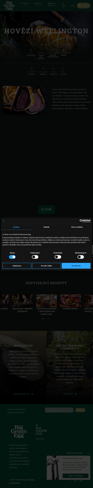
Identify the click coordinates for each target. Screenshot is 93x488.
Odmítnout (17, 266)
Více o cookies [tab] (77, 227)
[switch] (35, 257)
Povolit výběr (46, 266)
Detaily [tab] (46, 227)
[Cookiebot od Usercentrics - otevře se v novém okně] (81, 220)
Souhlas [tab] (16, 227)
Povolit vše (76, 266)
